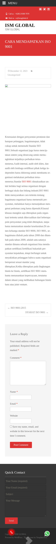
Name (14, 391)
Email (14, 403)
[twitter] (44, 10)
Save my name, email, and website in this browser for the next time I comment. (27, 431)
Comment (15, 357)
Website (14, 415)
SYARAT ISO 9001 (36, 312)
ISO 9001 (27, 181)
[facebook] (40, 10)
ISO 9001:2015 (17, 307)
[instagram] (48, 10)
